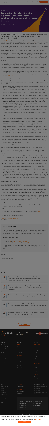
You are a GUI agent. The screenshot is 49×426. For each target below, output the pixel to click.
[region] (24, 420)
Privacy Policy (38, 419)
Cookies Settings (24, 423)
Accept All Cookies (24, 421)
